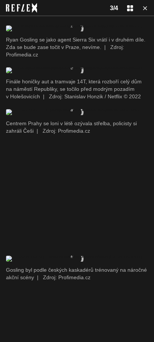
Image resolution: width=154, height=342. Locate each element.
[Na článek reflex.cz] (21, 8)
